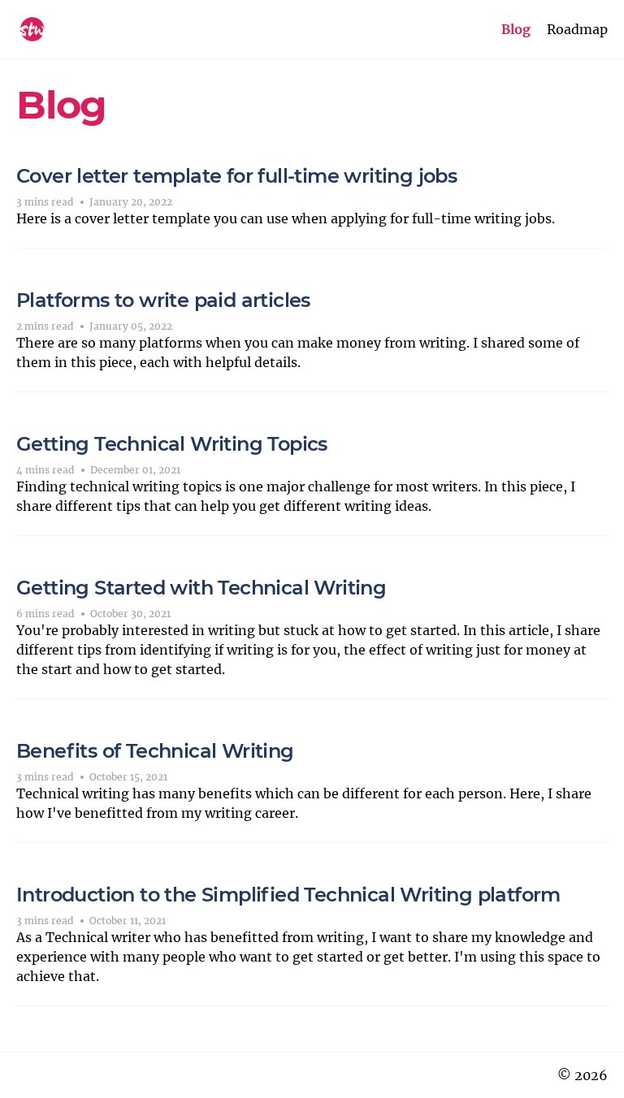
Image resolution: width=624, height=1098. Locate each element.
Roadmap (577, 29)
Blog (516, 29)
